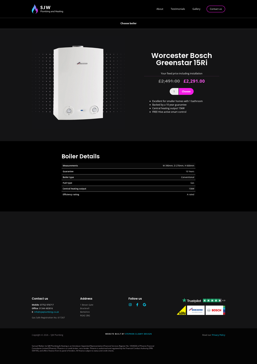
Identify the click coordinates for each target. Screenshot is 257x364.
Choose (186, 91)
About (159, 9)
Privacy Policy (218, 335)
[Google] (144, 304)
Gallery (196, 9)
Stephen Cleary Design (138, 334)
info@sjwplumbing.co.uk (46, 311)
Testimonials (178, 9)
